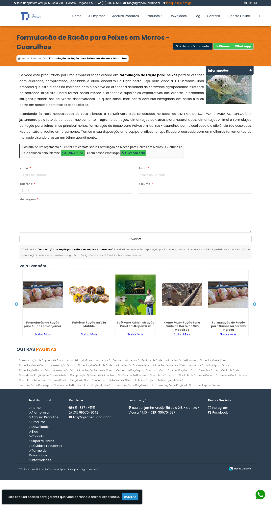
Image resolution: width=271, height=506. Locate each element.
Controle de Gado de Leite (231, 375)
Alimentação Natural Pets (34, 370)
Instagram (220, 407)
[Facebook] (245, 3)
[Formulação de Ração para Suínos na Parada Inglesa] (228, 294)
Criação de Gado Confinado (87, 380)
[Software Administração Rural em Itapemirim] (135, 294)
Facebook (220, 412)
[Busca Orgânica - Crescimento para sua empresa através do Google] (240, 468)
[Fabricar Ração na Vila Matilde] (89, 294)
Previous (16, 304)
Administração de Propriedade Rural (41, 360)
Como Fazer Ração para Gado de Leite (42, 375)
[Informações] (259, 16)
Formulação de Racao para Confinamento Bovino (50, 385)
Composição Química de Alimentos (92, 375)
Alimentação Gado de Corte (95, 365)
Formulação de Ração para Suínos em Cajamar (43, 324)
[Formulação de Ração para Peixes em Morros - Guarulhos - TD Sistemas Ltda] (27, 16)
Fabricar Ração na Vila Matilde (89, 324)
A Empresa (96, 16)
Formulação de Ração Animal (134, 385)
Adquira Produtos (125, 16)
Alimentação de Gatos (33, 365)
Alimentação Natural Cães (169, 365)
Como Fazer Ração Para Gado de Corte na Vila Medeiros (182, 326)
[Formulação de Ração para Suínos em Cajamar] (43, 294)
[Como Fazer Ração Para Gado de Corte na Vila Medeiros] (182, 294)
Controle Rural (57, 380)
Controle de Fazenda (162, 375)
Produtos (153, 16)
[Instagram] (251, 3)
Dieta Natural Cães (120, 380)
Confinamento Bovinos (132, 375)
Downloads (178, 16)
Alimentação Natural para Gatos (209, 365)
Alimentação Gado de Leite (132, 365)
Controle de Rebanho (32, 380)
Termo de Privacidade (38, 453)
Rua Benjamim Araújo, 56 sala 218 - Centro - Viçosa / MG (56, 3)
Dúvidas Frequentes (46, 446)
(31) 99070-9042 (85, 412)
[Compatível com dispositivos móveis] (221, 468)
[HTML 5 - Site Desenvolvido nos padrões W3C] (194, 468)
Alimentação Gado (62, 365)
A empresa (40, 412)
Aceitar (130, 497)
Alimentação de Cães (213, 360)
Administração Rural (79, 360)
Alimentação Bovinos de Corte (143, 360)
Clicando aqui (134, 153)
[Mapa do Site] (183, 468)
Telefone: (27, 184)
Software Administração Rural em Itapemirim (135, 324)
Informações (41, 460)
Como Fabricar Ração (173, 370)
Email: (143, 168)
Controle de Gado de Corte (195, 375)
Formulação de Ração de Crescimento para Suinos (188, 385)
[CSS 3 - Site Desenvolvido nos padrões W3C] (208, 468)
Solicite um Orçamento (192, 46)
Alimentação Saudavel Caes (94, 370)
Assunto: (145, 184)
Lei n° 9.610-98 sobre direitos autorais (120, 255)
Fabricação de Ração (171, 380)
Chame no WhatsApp (234, 46)
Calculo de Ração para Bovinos (136, 370)
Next (255, 304)
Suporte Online (238, 16)
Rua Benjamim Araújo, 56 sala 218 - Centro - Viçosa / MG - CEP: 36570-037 (164, 410)
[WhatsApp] (255, 3)
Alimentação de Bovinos (181, 360)
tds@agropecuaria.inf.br (143, 3)
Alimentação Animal (108, 360)
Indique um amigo (179, 3)
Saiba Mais (43, 334)
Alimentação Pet (63, 370)
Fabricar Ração (144, 380)
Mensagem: (28, 199)
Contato (213, 16)
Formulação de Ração (98, 385)
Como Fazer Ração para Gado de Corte (214, 370)
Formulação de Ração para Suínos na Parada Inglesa (228, 326)
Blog (196, 16)
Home (77, 16)
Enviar (134, 239)
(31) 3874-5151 (111, 3)
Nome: (25, 168)
